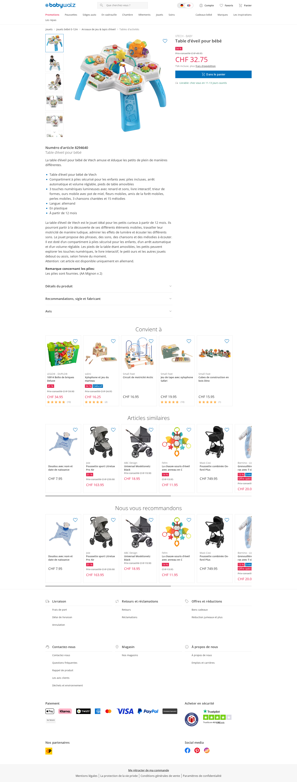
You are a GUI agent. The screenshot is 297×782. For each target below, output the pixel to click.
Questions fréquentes (64, 662)
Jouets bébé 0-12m (67, 29)
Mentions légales (86, 776)
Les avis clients (60, 677)
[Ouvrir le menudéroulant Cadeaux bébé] (213, 15)
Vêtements (144, 14)
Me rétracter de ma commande (148, 770)
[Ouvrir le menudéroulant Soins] (176, 15)
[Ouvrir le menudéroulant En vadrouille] (118, 15)
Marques (223, 14)
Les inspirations (242, 14)
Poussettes (71, 14)
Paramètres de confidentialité (202, 776)
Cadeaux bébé (204, 14)
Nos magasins (130, 655)
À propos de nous (202, 655)
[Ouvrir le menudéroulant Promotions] (60, 15)
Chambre (127, 14)
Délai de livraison (62, 617)
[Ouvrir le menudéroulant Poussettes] (78, 15)
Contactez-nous (61, 655)
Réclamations (129, 617)
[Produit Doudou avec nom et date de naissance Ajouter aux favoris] (75, 430)
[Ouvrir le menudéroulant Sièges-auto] (97, 15)
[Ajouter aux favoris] (165, 41)
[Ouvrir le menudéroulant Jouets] (164, 15)
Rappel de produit (62, 670)
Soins (172, 14)
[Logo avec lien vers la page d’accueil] (60, 5)
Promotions (52, 14)
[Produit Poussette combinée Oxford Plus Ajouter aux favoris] (227, 430)
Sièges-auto (89, 14)
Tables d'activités (129, 29)
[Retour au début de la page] (293, 757)
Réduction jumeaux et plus (207, 617)
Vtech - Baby (183, 36)
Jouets (159, 14)
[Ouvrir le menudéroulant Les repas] (57, 20)
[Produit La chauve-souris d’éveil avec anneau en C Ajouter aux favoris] (189, 430)
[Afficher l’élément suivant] (54, 132)
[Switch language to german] (185, 5)
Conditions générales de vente (160, 776)
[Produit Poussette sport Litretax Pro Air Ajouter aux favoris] (113, 430)
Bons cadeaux (200, 609)
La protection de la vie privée (119, 776)
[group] (120, 85)
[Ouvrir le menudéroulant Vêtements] (152, 15)
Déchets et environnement (67, 685)
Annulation (58, 624)
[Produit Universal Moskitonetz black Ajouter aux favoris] (151, 430)
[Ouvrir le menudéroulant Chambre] (134, 15)
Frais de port (59, 609)
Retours (126, 609)
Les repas (50, 20)
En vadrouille (109, 14)
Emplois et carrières (203, 662)
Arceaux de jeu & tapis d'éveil (99, 29)
